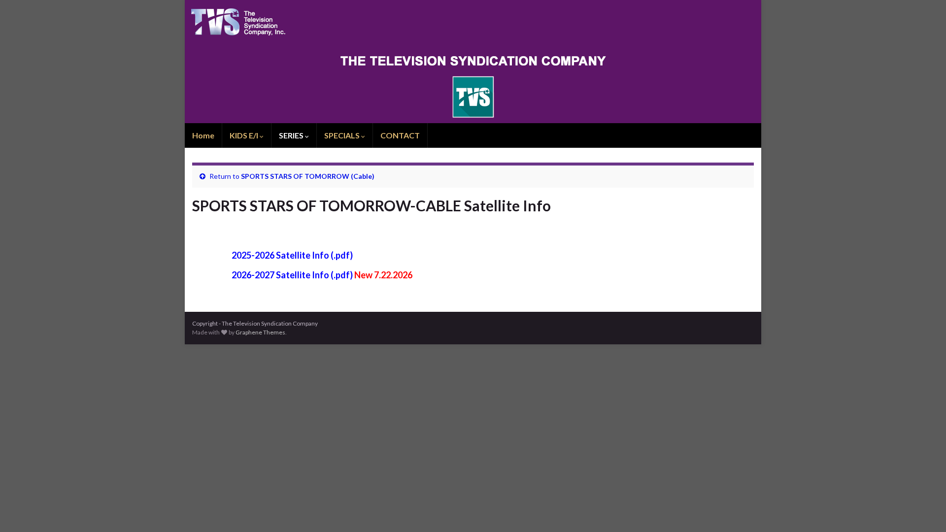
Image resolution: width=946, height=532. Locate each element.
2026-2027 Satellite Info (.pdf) (292, 274)
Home (203, 135)
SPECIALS (342, 135)
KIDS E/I (245, 135)
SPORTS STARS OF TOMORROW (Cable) (307, 176)
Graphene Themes (260, 332)
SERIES (292, 135)
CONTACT (400, 135)
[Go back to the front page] (473, 61)
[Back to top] (924, 510)
